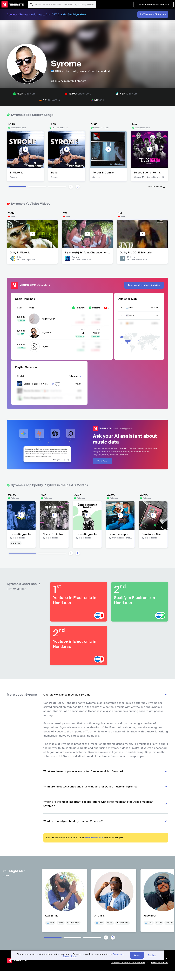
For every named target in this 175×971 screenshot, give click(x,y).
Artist (31, 307)
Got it (137, 955)
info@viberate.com (94, 837)
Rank (19, 307)
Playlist (20, 376)
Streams (96, 307)
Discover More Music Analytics (154, 4)
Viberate (12, 4)
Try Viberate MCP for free (153, 14)
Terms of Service (159, 962)
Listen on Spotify (154, 186)
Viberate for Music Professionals (128, 962)
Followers (80, 307)
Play (25, 149)
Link (53, 383)
